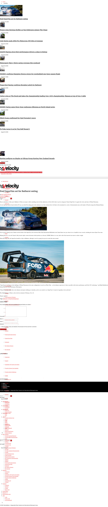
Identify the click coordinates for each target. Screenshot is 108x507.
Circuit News (5, 491)
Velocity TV (5, 493)
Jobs (3, 417)
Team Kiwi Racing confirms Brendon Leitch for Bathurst (21, 85)
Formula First (8, 445)
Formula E (7, 407)
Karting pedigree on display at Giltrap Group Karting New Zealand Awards (27, 158)
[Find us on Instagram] (3, 433)
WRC (6, 428)
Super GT (7, 204)
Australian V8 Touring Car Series (12, 475)
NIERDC (6, 460)
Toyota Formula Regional (10, 436)
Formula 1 (7, 403)
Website (2, 324)
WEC (6, 415)
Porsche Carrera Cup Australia (11, 476)
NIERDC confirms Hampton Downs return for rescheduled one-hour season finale (30, 74)
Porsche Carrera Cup (9, 418)
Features (4, 484)
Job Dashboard (8, 428)
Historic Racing (8, 433)
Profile (6, 488)
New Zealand (5, 434)
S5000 (6, 479)
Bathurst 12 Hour (7, 299)
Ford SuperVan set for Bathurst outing (14, 19)
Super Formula (8, 412)
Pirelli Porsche (8, 455)
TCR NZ (6, 446)
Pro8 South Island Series (10, 463)
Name (1, 319)
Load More (2, 163)
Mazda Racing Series (9, 457)
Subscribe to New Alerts (6, 174)
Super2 (6, 473)
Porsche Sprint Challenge (10, 478)
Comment (2, 316)
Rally (6, 439)
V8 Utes (6, 449)
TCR (6, 413)
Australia (4, 470)
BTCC (6, 419)
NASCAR (7, 427)
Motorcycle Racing (9, 431)
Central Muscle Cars (9, 454)
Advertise (4, 385)
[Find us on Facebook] (0, 433)
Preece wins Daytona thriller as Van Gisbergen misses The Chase (23, 30)
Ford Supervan (15, 299)
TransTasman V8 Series (10, 297)
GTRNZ (6, 452)
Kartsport (7, 466)
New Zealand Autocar (6, 194)
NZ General (7, 469)
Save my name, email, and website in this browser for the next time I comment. (19, 326)
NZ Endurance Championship (11, 458)
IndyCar (6, 424)
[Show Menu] (0, 181)
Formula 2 (7, 404)
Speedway (7, 440)
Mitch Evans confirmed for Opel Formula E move (18, 118)
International (5, 181)
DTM (6, 421)
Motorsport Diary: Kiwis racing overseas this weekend (20, 63)
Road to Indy (8, 425)
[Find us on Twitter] (2, 433)
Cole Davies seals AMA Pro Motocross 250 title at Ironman (21, 41)
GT (5, 416)
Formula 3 (7, 192)
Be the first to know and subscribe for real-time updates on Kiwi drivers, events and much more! (21, 172)
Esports (6, 409)
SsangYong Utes (8, 464)
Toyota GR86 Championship (11, 437)
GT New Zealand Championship (12, 451)
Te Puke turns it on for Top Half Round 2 (15, 129)
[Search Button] (11, 440)
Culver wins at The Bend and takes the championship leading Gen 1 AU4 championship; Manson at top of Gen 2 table (43, 96)
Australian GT (8, 379)
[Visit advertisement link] (11, 150)
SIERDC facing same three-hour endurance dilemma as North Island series (27, 107)
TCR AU (6, 383)
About (3, 383)
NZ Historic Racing (9, 467)
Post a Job (7, 499)
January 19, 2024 (4, 196)
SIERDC (6, 331)
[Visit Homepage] (9, 171)
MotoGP (7, 430)
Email (1, 321)
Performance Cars (6, 494)
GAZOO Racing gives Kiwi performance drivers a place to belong (23, 52)
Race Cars (3, 197)
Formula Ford (8, 443)
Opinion (6, 394)
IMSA (6, 233)
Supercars (7, 472)
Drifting (6, 442)
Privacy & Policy (6, 386)
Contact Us (4, 388)
